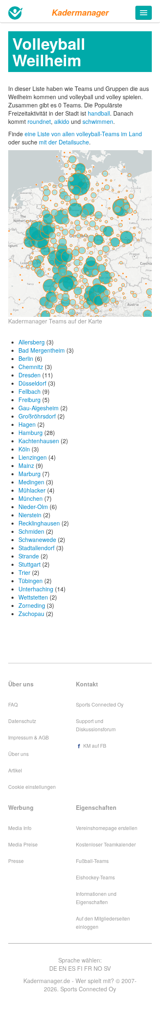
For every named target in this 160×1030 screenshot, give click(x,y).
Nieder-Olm (33, 506)
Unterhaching (35, 589)
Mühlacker (32, 490)
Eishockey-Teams (95, 877)
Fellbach (29, 391)
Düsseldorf (32, 383)
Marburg (29, 474)
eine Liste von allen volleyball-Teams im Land (83, 134)
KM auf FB (94, 745)
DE (53, 968)
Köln (24, 449)
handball (99, 113)
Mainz (26, 465)
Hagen (27, 424)
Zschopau (31, 613)
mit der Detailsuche (64, 142)
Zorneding (31, 605)
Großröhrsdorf (37, 416)
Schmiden (31, 531)
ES (71, 968)
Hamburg (30, 432)
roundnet (39, 121)
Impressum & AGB (28, 737)
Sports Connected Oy (99, 704)
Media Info (20, 827)
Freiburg (29, 399)
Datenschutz (22, 720)
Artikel (15, 770)
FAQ (13, 704)
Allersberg (31, 342)
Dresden (29, 375)
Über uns (18, 753)
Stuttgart (29, 564)
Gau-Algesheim (38, 408)
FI (79, 968)
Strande (28, 556)
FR (88, 968)
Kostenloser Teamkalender (106, 844)
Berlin (25, 358)
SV (107, 968)
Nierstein (29, 515)
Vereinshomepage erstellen (106, 827)
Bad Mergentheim (41, 350)
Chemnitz (30, 367)
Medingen (31, 482)
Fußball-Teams (92, 860)
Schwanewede (37, 539)
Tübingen (30, 581)
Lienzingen (32, 457)
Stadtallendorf (36, 548)
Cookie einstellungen (32, 786)
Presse (16, 860)
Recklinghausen (39, 523)
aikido (61, 121)
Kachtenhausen (38, 441)
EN (62, 968)
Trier (24, 572)
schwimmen (97, 121)
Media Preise (23, 844)
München (30, 498)
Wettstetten (33, 597)
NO (98, 968)
